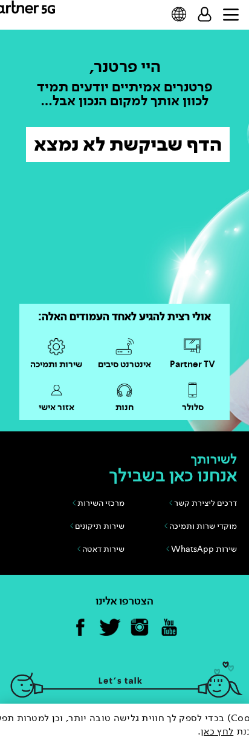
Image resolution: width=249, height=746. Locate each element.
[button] (179, 14)
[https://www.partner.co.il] (35, 12)
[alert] (124, 725)
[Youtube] (169, 628)
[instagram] (139, 628)
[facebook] (80, 628)
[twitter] (110, 628)
